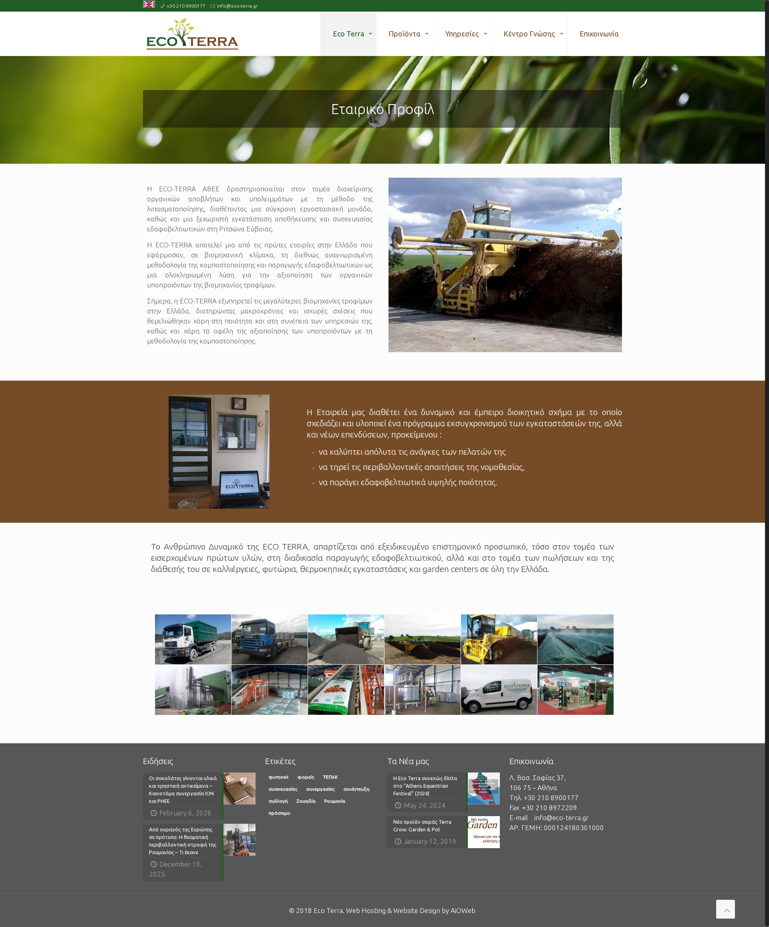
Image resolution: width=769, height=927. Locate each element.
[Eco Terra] (192, 34)
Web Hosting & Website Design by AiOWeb (410, 910)
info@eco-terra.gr (237, 5)
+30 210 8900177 (186, 5)
